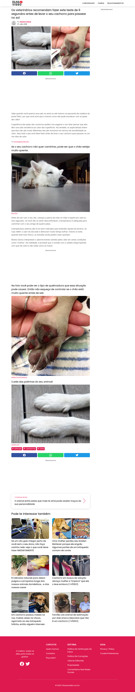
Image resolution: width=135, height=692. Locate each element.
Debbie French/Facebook (19, 377)
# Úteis (40, 448)
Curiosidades (88, 3)
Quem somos (52, 649)
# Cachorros (30, 448)
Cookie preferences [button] (109, 653)
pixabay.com (15, 445)
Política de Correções (78, 656)
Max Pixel (14, 213)
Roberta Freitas (25, 22)
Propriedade (73, 665)
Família (101, 3)
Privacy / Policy (107, 649)
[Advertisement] (50, 94)
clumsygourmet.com (21, 141)
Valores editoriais (76, 660)
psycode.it (50, 657)
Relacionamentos (115, 3)
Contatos (50, 653)
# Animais (17, 448)
